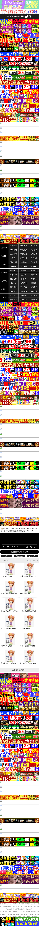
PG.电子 (32, 556)
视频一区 (4, 248)
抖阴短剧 (23, 300)
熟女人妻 (23, 287)
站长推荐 (4, 264)
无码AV (4, 281)
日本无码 (34, 245)
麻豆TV (23, 279)
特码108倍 (19, 556)
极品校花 (13, 300)
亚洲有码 (13, 250)
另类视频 (34, 258)
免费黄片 (34, 287)
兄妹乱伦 (23, 295)
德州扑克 (34, 270)
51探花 (34, 279)
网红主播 (23, 245)
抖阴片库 (4, 289)
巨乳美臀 (34, 254)
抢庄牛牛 (23, 270)
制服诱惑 (34, 291)
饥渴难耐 (23, 262)
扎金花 (23, 275)
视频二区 (4, 256)
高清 (23, 547)
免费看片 (4, 297)
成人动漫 (34, 250)
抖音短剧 (13, 279)
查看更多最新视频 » (19, 670)
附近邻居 (13, 262)
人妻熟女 (13, 258)
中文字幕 (23, 254)
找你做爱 (34, 262)
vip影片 (6, 556)
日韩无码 (34, 300)
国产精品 (13, 245)
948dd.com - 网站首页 (19, 16)
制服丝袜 (23, 258)
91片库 (13, 283)
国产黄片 (13, 287)
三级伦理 (13, 254)
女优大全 (23, 283)
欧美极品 (23, 250)
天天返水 (34, 275)
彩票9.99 (13, 275)
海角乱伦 (23, 291)
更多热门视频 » (32, 561)
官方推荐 (4, 273)
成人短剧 (34, 295)
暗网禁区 (13, 291)
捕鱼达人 (13, 270)
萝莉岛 (33, 283)
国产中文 (13, 295)
